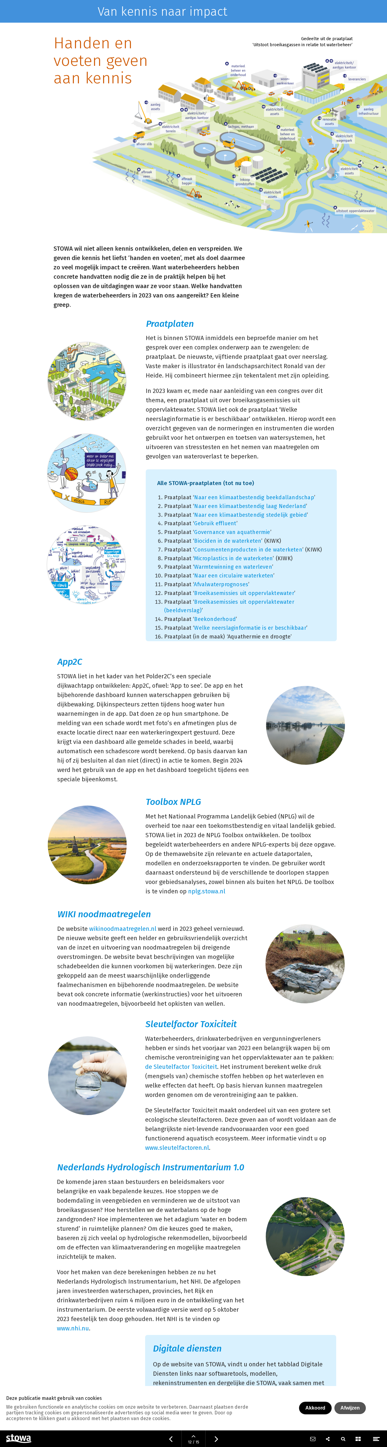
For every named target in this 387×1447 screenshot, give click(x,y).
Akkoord (315, 1407)
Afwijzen (350, 1407)
